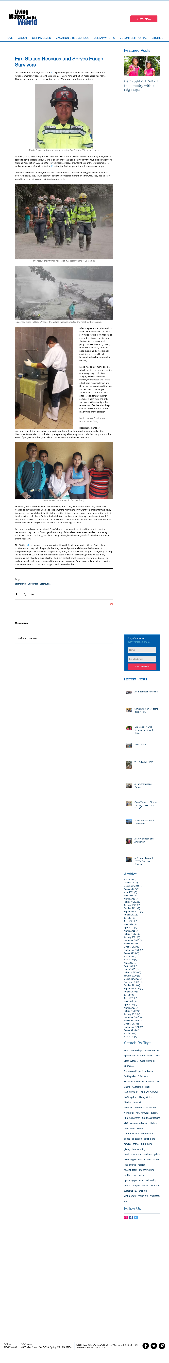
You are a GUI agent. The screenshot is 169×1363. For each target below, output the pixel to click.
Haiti (147, 1087)
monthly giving (146, 1170)
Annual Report (151, 1051)
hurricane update (151, 1154)
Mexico (127, 1102)
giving (127, 1149)
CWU (157, 1056)
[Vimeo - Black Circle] (162, 1346)
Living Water (145, 1097)
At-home (141, 1056)
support (155, 1186)
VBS (126, 1123)
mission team (130, 1170)
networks (139, 1175)
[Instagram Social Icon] (126, 1217)
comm (140, 1128)
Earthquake (45, 584)
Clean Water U (131, 1061)
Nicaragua (151, 1108)
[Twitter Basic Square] (136, 1217)
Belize (150, 1056)
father (136, 1144)
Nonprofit (129, 1113)
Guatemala (33, 584)
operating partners (133, 1180)
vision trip (143, 1196)
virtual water (130, 1196)
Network (137, 1102)
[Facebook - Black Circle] (145, 1346)
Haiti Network (130, 1092)
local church (130, 1165)
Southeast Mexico (151, 1118)
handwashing (138, 1149)
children (153, 1123)
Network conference (134, 1108)
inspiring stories (152, 1160)
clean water (129, 1128)
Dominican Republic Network (138, 1071)
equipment (149, 1139)
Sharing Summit (132, 1118)
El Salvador (143, 1076)
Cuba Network (147, 1061)
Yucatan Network (138, 1123)
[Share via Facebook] (16, 594)
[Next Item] (154, 66)
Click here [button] (80, 1347)
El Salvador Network (134, 1082)
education (137, 1139)
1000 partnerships (133, 1051)
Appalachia (129, 1056)
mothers (128, 1175)
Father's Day (152, 1082)
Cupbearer (129, 1066)
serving (145, 1186)
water (127, 1201)
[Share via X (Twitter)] (24, 594)
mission (141, 1165)
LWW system (130, 1097)
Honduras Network (148, 1092)
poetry (127, 1186)
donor (127, 1139)
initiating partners (133, 1160)
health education (132, 1154)
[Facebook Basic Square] (131, 1217)
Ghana (127, 1087)
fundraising (146, 1144)
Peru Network (142, 1113)
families (127, 1144)
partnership (20, 584)
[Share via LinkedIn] (32, 594)
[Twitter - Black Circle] (154, 1346)
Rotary (154, 1113)
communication (131, 1134)
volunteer (155, 1196)
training (143, 1191)
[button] (72, 37)
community (147, 1134)
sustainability (130, 1191)
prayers (136, 1186)
